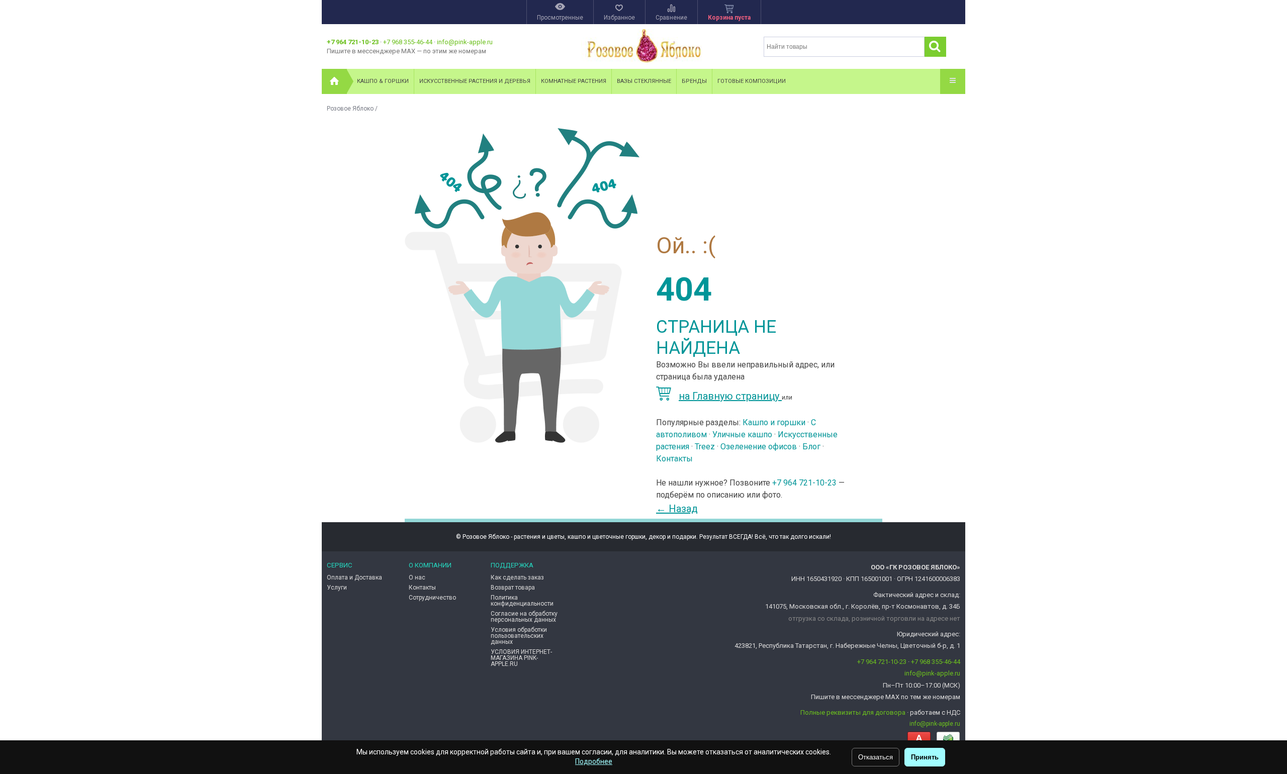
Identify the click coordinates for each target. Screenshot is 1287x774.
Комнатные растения (573, 81)
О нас (417, 577)
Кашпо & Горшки (383, 81)
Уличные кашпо (742, 434)
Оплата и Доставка (354, 577)
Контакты (674, 458)
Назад (677, 509)
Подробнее (593, 761)
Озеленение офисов (758, 446)
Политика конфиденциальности (522, 600)
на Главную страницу (730, 396)
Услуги (337, 587)
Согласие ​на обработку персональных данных (524, 616)
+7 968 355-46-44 (407, 42)
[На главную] (334, 81)
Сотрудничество (432, 597)
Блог (811, 446)
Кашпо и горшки (774, 422)
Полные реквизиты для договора (852, 712)
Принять (925, 757)
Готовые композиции (751, 81)
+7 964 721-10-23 (353, 42)
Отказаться (875, 757)
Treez (705, 446)
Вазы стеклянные (644, 81)
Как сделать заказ (517, 577)
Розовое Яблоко (350, 108)
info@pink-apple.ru (465, 42)
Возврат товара (513, 587)
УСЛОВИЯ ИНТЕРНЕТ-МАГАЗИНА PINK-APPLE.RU (521, 657)
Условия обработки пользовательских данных (519, 635)
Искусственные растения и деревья (474, 81)
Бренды (694, 81)
